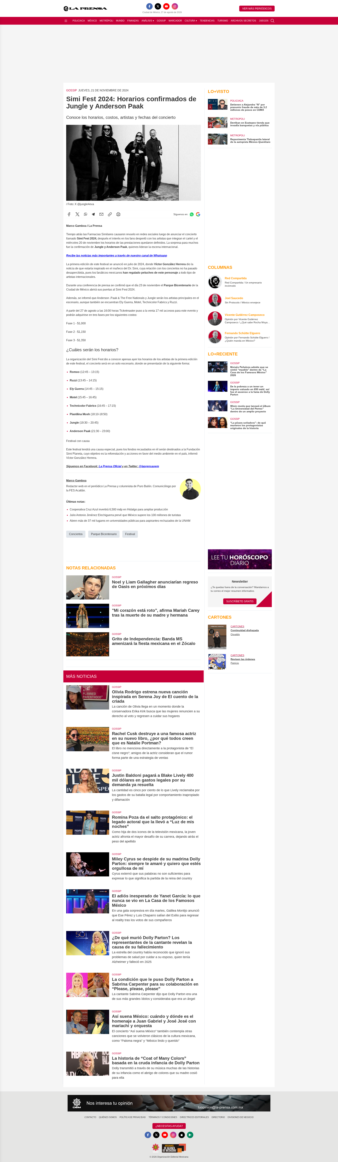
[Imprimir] (118, 214)
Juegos (263, 20)
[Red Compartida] (215, 282)
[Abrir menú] (65, 20)
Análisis (148, 20)
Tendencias (207, 20)
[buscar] (272, 21)
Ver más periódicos (257, 8)
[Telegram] (93, 214)
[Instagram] (175, 6)
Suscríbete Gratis (240, 601)
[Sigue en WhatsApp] (192, 214)
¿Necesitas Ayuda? (169, 1125)
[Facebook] (149, 6)
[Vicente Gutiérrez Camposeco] (215, 318)
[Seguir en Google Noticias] (198, 214)
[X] (158, 6)
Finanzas (133, 20)
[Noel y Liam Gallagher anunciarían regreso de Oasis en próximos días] (87, 587)
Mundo (120, 20)
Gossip (161, 20)
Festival (130, 534)
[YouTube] (166, 6)
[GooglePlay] (190, 1135)
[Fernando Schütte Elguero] (215, 337)
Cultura (191, 20)
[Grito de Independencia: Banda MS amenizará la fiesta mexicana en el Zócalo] (87, 644)
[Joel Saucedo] (215, 300)
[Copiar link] (110, 214)
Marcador (175, 20)
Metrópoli (106, 20)
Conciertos (76, 534)
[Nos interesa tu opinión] (169, 1103)
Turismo (222, 20)
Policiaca (79, 20)
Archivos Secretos (243, 20)
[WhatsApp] (85, 214)
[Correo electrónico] (101, 214)
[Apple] (182, 1135)
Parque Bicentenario (104, 534)
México (92, 20)
